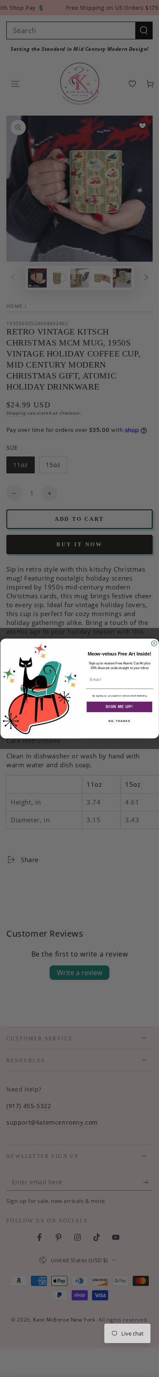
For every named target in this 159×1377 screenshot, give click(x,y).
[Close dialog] (154, 643)
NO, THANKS (119, 721)
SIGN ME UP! (119, 706)
